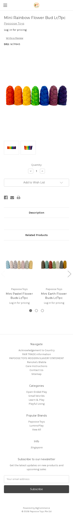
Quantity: (36, 164)
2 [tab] (36, 310)
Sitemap (36, 374)
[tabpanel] (19, 276)
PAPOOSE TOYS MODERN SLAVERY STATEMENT (36, 358)
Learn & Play (36, 399)
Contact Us (36, 370)
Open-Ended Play (36, 392)
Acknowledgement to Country (37, 350)
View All (36, 429)
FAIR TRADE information (36, 354)
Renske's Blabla (36, 362)
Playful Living (37, 403)
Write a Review (14, 38)
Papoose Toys (36, 421)
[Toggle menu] (5, 5)
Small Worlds (36, 395)
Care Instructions (36, 366)
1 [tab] (30, 310)
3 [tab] (42, 310)
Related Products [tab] (36, 235)
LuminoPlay (36, 425)
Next (69, 273)
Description (36, 212)
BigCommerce (42, 508)
